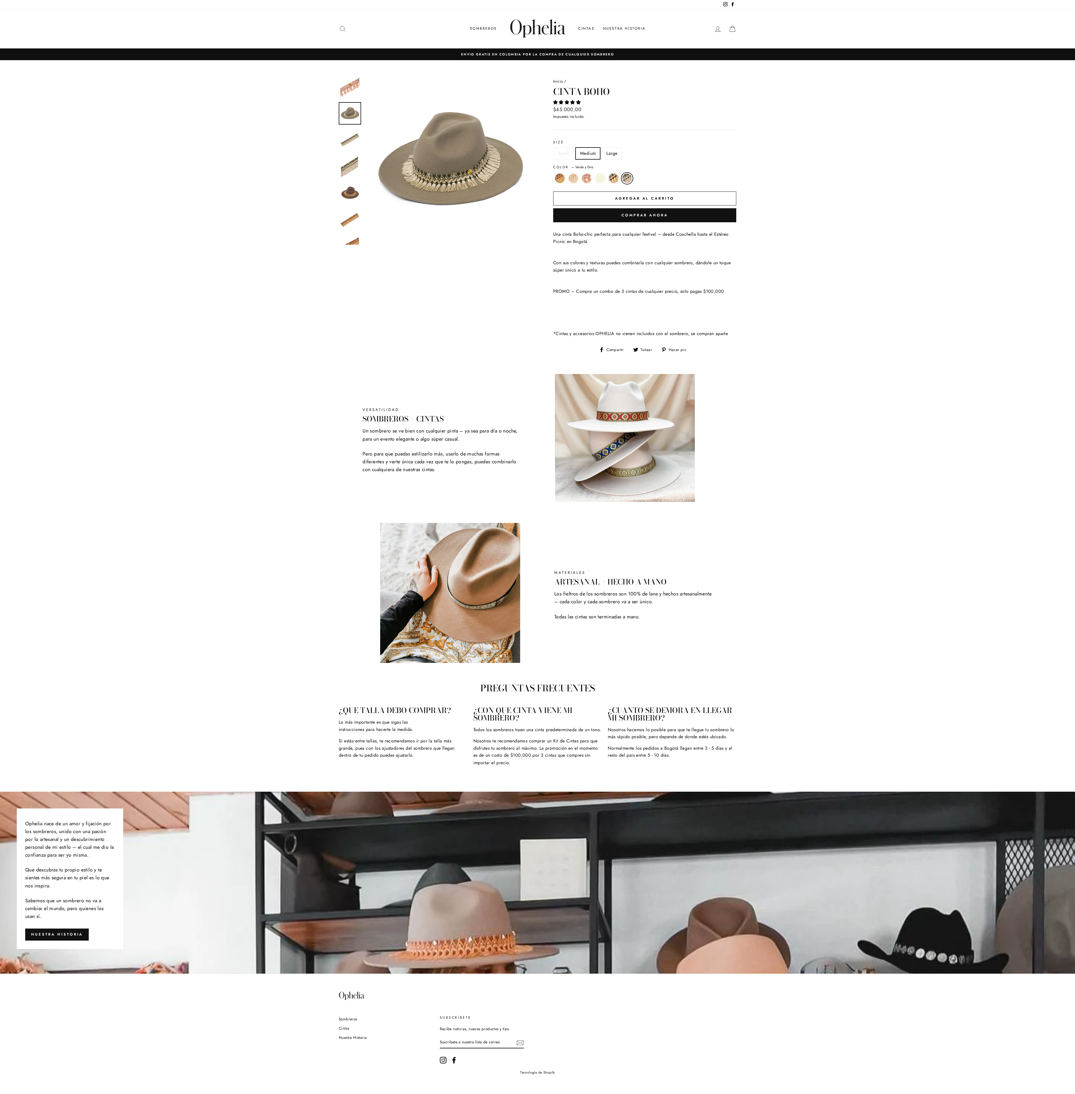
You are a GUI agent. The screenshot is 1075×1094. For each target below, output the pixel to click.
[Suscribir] (520, 1042)
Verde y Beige (600, 178)
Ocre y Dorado (559, 178)
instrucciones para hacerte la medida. (376, 729)
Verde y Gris (627, 178)
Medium (588, 153)
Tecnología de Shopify (537, 1072)
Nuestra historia (57, 934)
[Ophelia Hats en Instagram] (443, 1060)
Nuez (573, 178)
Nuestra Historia (624, 28)
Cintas (586, 28)
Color (573, 167)
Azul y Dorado (613, 178)
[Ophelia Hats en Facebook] (454, 1060)
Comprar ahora (644, 215)
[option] (537, 54)
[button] (567, 102)
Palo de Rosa (586, 178)
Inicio (558, 81)
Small (563, 153)
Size (558, 142)
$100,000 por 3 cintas (533, 755)
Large (611, 153)
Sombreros (483, 28)
